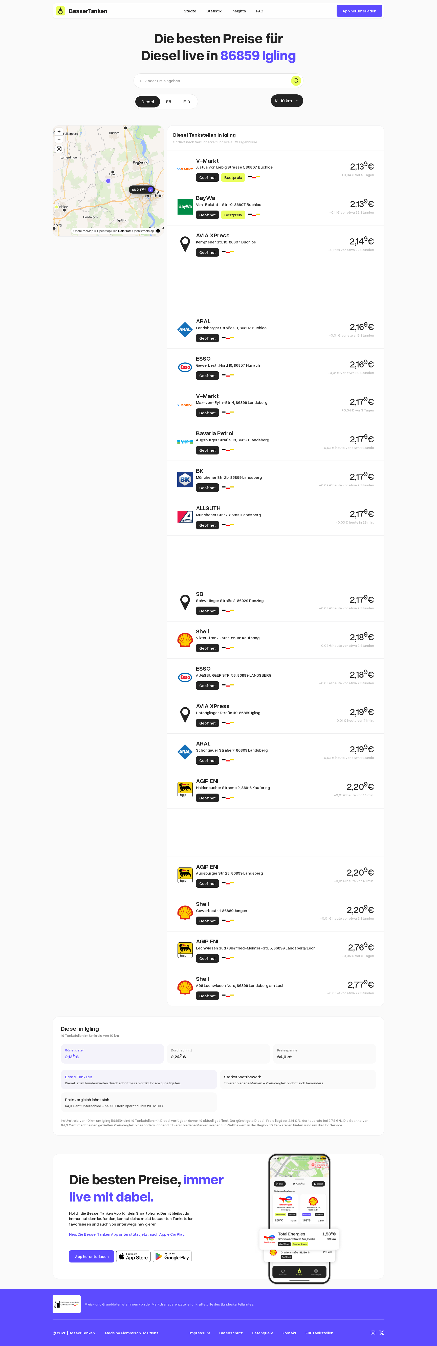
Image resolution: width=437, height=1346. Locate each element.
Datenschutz (231, 1332)
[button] (108, 181)
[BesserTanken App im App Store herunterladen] (133, 1256)
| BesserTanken (81, 1332)
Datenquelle (262, 1332)
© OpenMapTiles (105, 231)
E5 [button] (168, 101)
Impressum (199, 1332)
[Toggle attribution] (158, 231)
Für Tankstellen (319, 1332)
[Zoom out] (59, 139)
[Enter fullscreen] (59, 149)
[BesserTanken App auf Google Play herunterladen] (172, 1256)
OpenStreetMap (143, 231)
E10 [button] (186, 101)
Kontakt (289, 1332)
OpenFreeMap (83, 231)
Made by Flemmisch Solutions (132, 1332)
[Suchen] (296, 81)
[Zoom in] (59, 131)
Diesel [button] (147, 101)
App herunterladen (359, 10)
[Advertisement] (275, 287)
